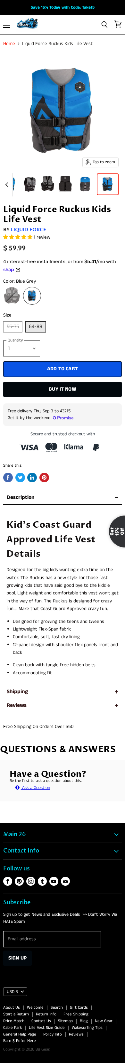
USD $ (12, 992)
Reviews (17, 705)
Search (57, 1008)
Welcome (35, 1008)
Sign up (17, 958)
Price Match (13, 1021)
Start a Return (16, 1014)
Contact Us (41, 1021)
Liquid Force (28, 229)
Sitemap (65, 1021)
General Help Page (19, 1034)
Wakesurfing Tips (87, 1028)
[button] (18, 237)
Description (21, 497)
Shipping (17, 691)
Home (9, 43)
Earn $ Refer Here (19, 1041)
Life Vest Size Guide (47, 1028)
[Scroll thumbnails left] (8, 184)
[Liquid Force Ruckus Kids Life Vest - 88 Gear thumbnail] (30, 184)
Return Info (46, 1014)
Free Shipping (75, 1014)
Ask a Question (35, 787)
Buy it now (62, 389)
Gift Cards (79, 1008)
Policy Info (52, 1034)
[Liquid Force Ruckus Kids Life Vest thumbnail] (85, 184)
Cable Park (12, 1028)
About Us (11, 1008)
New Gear (104, 1021)
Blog (84, 1021)
